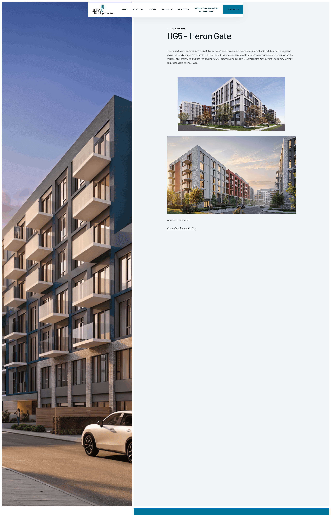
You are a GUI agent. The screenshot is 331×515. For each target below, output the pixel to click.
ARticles (166, 9)
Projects (183, 9)
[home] (103, 9)
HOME (125, 9)
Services (138, 9)
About (152, 9)
